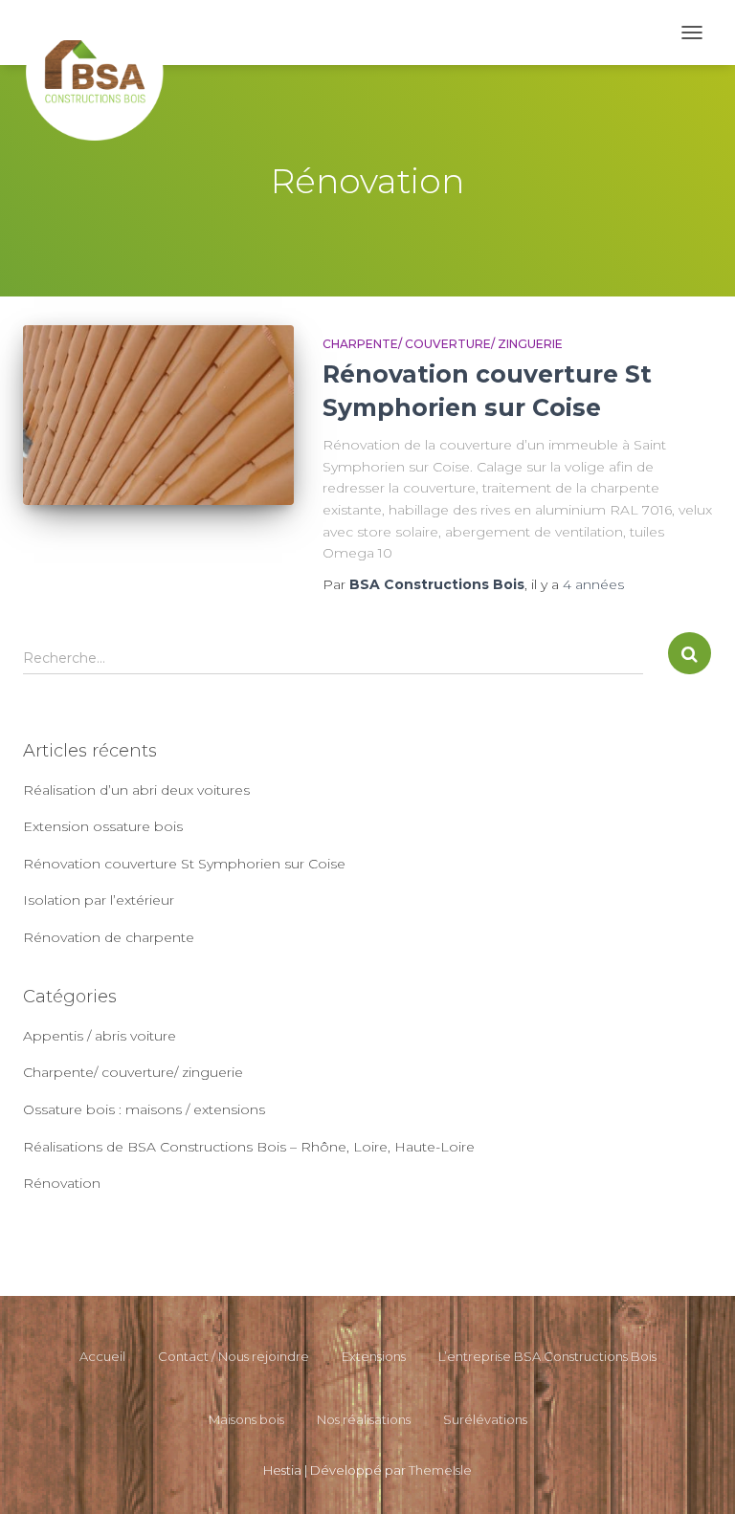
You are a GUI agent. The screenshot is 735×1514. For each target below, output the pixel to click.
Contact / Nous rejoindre (233, 1356)
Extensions (374, 1356)
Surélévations (485, 1419)
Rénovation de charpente (108, 937)
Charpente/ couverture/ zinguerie (443, 344)
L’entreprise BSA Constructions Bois (547, 1356)
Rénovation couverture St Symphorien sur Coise (184, 863)
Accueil (102, 1356)
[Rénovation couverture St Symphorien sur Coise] (158, 415)
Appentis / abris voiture (99, 1035)
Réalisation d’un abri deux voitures (136, 790)
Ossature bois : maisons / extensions (144, 1109)
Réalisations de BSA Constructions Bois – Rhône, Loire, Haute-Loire (249, 1146)
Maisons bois (246, 1419)
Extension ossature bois (103, 826)
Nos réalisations (364, 1419)
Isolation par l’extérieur (98, 900)
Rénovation (61, 1183)
